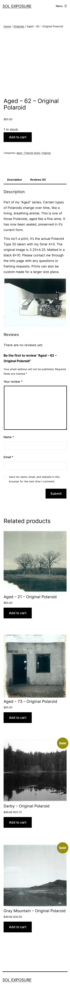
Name (9, 437)
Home (7, 26)
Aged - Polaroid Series (28, 152)
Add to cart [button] (17, 613)
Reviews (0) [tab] (38, 179)
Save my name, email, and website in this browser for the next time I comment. (34, 479)
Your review (13, 381)
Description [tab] (14, 179)
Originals (19, 26)
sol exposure (16, 6)
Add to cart (17, 137)
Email (8, 457)
